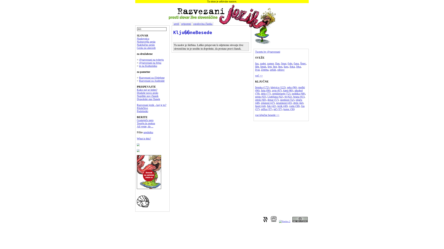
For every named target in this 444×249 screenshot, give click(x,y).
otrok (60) (260, 99)
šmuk (263, 66)
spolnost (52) (287, 99)
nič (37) (278, 109)
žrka (298, 66)
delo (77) (266, 93)
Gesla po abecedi (146, 48)
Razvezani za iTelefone (152, 77)
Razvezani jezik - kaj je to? (151, 105)
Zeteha (264, 69)
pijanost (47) (268, 103)
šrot (270, 66)
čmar (283, 63)
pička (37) (266, 109)
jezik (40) (282, 106)
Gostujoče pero (145, 120)
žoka (292, 66)
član (277, 63)
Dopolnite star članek (148, 99)
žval (257, 69)
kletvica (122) (278, 87)
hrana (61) (299, 96)
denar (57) (273, 99)
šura (286, 66)
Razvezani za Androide (152, 80)
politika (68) (298, 93)
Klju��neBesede (192, 32)
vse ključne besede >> (267, 115)
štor (275, 66)
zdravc (281, 69)
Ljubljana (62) (275, 96)
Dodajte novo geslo (147, 92)
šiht (257, 66)
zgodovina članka (202, 23)
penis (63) (260, 96)
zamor (270, 63)
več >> (259, 75)
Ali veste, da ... (145, 126)
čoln (290, 63)
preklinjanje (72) (281, 93)
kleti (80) (288, 90)
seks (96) (292, 87)
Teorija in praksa (146, 123)
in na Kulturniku (148, 65)
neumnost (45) (284, 103)
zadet (263, 63)
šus (257, 63)
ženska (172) (262, 87)
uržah (273, 69)
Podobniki (142, 111)
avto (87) (277, 90)
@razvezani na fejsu (150, 62)
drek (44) (298, 103)
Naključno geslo (146, 44)
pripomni (186, 23)
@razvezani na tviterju (151, 59)
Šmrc (303, 63)
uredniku (148, 132)
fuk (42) (271, 106)
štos (280, 66)
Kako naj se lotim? (147, 89)
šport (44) (260, 106)
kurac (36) (289, 109)
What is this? (144, 138)
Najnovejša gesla (146, 41)
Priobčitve (142, 108)
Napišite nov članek (148, 96)
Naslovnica (143, 38)
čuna (296, 63)
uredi (176, 23)
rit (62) (288, 96)
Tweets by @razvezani (267, 51)
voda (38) (294, 106)
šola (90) (266, 90)
